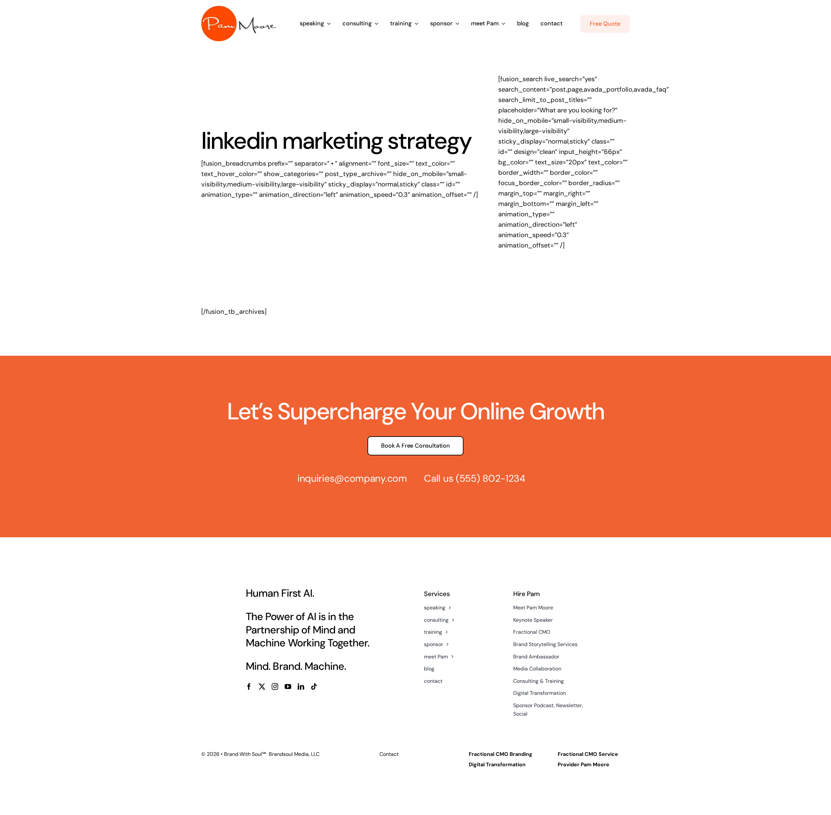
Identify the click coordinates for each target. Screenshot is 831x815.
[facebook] (249, 686)
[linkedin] (301, 686)
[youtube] (288, 686)
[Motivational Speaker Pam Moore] (238, 9)
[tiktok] (314, 686)
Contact (389, 754)
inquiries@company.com (352, 478)
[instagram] (275, 686)
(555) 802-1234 (490, 478)
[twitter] (262, 686)
